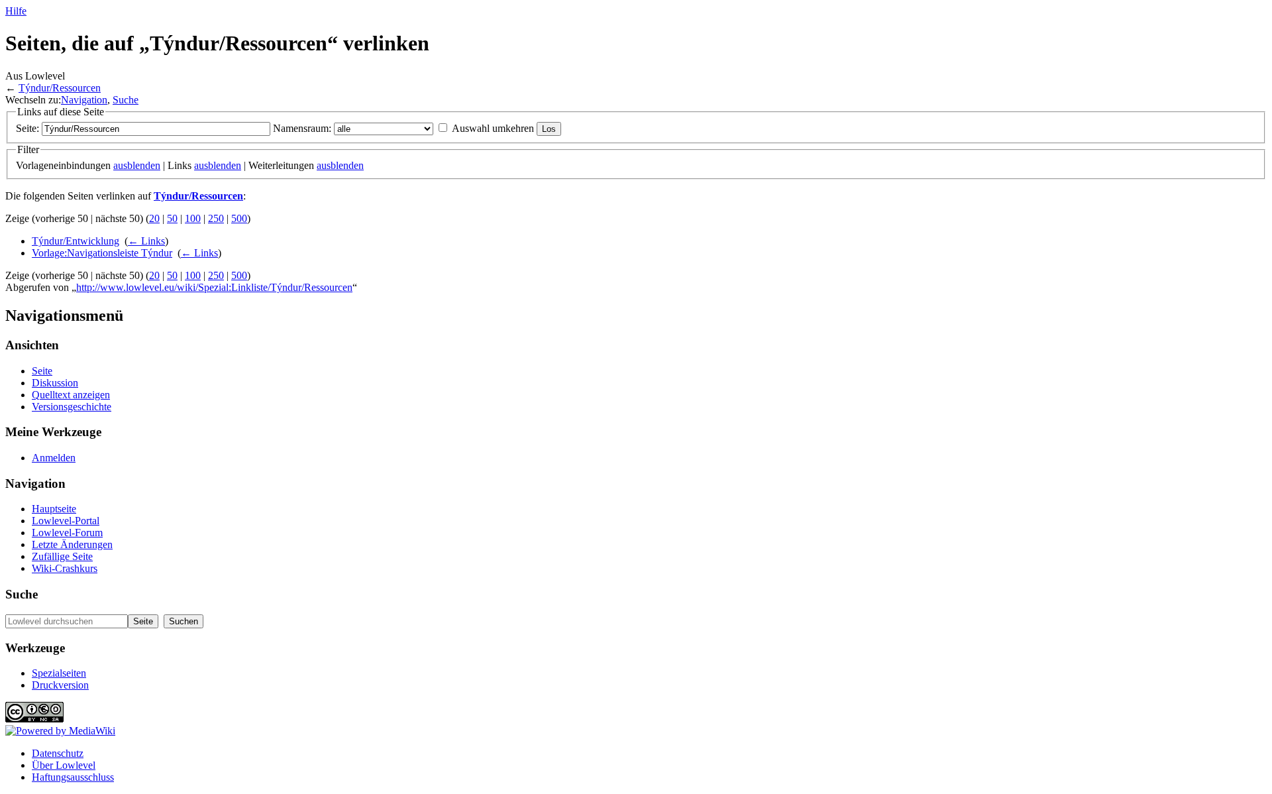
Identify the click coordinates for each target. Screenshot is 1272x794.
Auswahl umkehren (493, 128)
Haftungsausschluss (73, 777)
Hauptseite (54, 508)
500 (239, 218)
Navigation (84, 99)
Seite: (27, 128)
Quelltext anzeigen (71, 394)
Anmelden (54, 457)
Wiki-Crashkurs (64, 568)
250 (216, 218)
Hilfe (15, 11)
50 (172, 218)
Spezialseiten (59, 673)
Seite (42, 370)
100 (193, 218)
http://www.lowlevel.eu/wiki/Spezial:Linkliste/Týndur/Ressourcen (214, 287)
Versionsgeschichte (71, 406)
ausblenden (136, 165)
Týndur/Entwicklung (75, 241)
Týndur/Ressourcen (60, 87)
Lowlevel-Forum (67, 532)
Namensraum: (302, 128)
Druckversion (60, 685)
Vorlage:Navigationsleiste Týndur (102, 252)
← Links (146, 241)
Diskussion (55, 382)
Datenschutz (57, 753)
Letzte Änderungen (72, 544)
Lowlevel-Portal (65, 520)
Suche (125, 99)
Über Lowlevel (63, 765)
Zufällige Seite (62, 556)
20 (154, 218)
